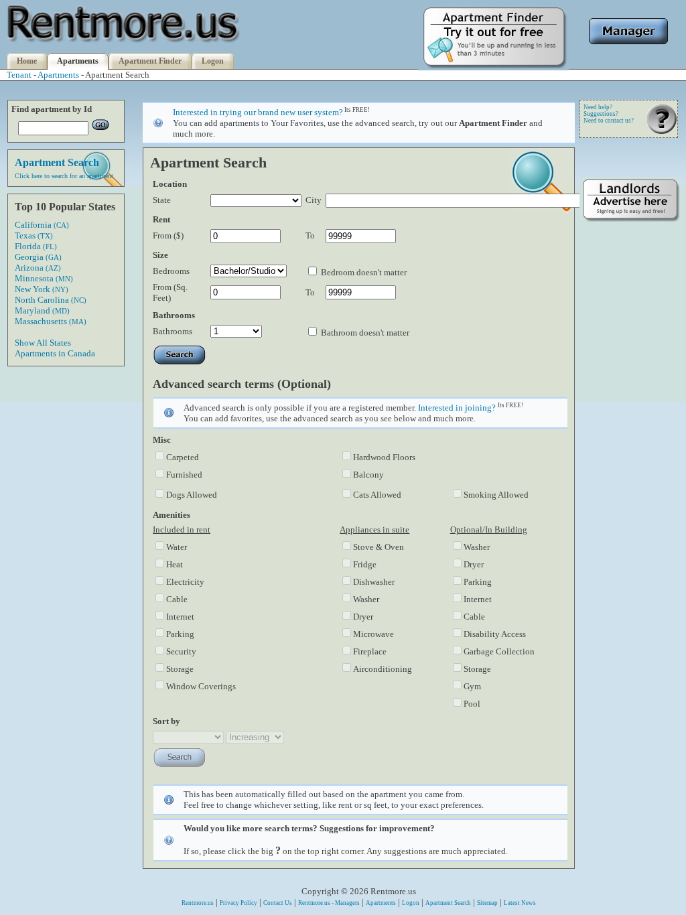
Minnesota (44, 278)
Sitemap (487, 903)
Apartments (77, 61)
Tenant (19, 75)
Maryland (42, 310)
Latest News (520, 903)
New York (41, 289)
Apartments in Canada (55, 353)
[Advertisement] (629, 433)
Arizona (38, 268)
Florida (36, 246)
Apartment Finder (150, 61)
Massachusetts (50, 321)
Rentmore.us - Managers (329, 903)
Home (27, 61)
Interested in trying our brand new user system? (258, 112)
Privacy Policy (238, 903)
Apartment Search (448, 903)
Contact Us (277, 903)
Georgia (38, 257)
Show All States (43, 343)
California (42, 225)
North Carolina (50, 300)
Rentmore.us (198, 903)
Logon (213, 61)
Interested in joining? (457, 408)
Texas (34, 235)
